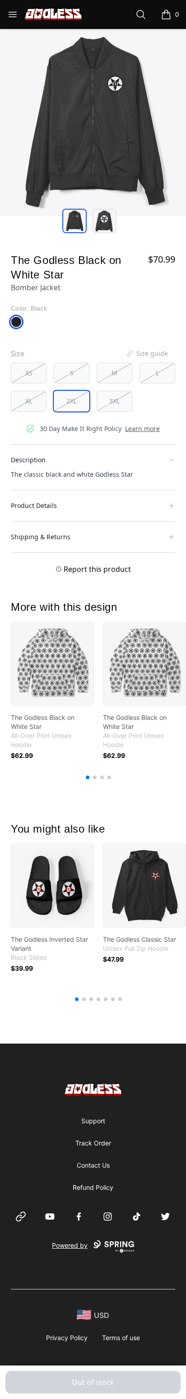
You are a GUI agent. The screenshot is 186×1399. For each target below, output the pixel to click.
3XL (114, 401)
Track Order (93, 1143)
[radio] (28, 373)
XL (28, 401)
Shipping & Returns (40, 536)
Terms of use (121, 1338)
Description (28, 459)
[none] (147, 353)
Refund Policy (93, 1187)
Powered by (70, 1245)
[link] (52, 663)
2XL (71, 401)
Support (93, 1121)
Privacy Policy (67, 1338)
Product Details (34, 505)
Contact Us (93, 1165)
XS (29, 373)
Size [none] (17, 354)
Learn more (142, 428)
